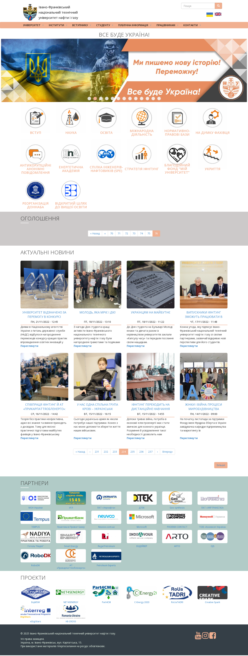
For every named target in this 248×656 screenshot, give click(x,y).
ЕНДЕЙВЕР (141, 546)
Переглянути (29, 346)
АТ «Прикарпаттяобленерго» (71, 566)
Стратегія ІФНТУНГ (142, 169)
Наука (71, 132)
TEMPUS (35, 526)
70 (112, 233)
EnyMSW (35, 602)
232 (107, 451)
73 (135, 233)
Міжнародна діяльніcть (142, 133)
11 (147, 98)
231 (98, 451)
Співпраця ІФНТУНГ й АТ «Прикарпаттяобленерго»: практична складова (44, 409)
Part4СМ (106, 602)
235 (133, 451)
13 (159, 98)
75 (150, 233)
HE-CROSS (71, 621)
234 (124, 452)
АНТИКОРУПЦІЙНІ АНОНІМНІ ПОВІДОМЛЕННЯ (35, 169)
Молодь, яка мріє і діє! (97, 312)
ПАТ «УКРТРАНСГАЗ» (212, 507)
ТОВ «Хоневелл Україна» (212, 526)
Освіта (106, 132)
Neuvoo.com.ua (106, 526)
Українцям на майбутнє (150, 312)
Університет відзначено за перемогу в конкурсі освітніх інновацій (44, 316)
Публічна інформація (132, 25)
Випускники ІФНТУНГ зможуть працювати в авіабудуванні (203, 316)
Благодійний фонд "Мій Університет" (177, 169)
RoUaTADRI (177, 602)
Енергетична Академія (71, 169)
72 (127, 233)
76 (157, 234)
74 (142, 233)
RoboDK (35, 565)
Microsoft (142, 526)
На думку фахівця (213, 132)
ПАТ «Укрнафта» (106, 507)
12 (153, 98)
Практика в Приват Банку (71, 526)
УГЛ (71, 507)
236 (142, 451)
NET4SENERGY (71, 602)
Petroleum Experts (106, 565)
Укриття (212, 169)
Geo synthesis (177, 507)
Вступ (35, 132)
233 (116, 451)
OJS (212, 546)
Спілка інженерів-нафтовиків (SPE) (106, 169)
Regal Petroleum (106, 546)
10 (141, 98)
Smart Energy (71, 546)
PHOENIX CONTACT (177, 526)
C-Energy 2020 (141, 602)
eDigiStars (35, 621)
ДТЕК (142, 507)
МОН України (36, 507)
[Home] (30, 12)
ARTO (177, 546)
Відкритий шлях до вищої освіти (71, 205)
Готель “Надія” (35, 546)
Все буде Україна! (124, 34)
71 (120, 233)
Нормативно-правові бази (177, 133)
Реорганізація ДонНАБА (35, 205)
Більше (221, 465)
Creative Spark (212, 602)
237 (151, 451)
